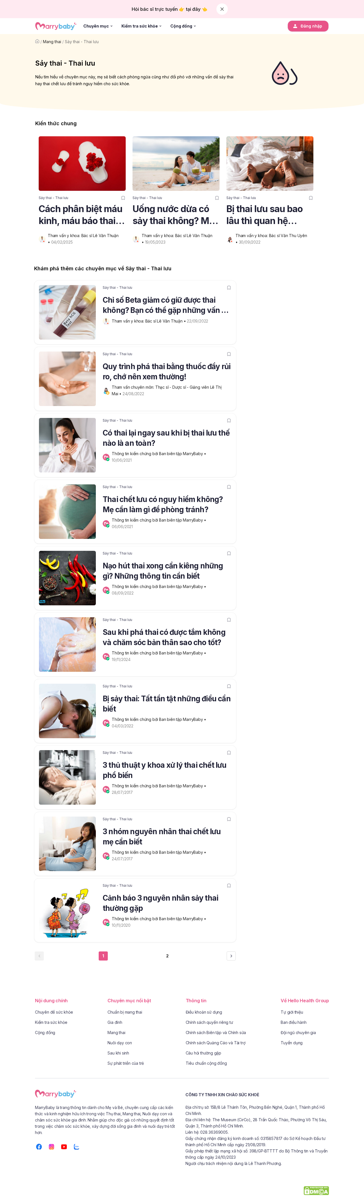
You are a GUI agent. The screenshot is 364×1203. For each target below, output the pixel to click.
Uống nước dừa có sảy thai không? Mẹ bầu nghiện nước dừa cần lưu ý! (173, 215)
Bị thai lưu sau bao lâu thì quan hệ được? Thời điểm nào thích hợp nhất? (267, 215)
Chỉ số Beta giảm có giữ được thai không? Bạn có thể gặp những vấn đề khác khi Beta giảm (166, 306)
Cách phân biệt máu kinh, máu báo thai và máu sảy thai (80, 215)
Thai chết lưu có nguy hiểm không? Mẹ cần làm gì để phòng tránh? (163, 504)
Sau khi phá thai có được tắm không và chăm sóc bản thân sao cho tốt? (164, 637)
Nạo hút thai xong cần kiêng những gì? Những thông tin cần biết (163, 570)
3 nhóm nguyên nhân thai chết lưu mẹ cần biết (162, 836)
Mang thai (52, 41)
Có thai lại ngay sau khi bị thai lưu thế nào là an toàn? (166, 437)
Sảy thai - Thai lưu (82, 41)
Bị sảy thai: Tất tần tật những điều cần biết (167, 703)
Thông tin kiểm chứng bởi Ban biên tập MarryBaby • (159, 453)
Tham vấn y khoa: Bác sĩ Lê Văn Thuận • (149, 321)
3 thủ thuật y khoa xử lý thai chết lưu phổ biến (165, 770)
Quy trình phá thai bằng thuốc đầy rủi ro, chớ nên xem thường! (166, 371)
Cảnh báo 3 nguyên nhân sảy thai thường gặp (160, 903)
